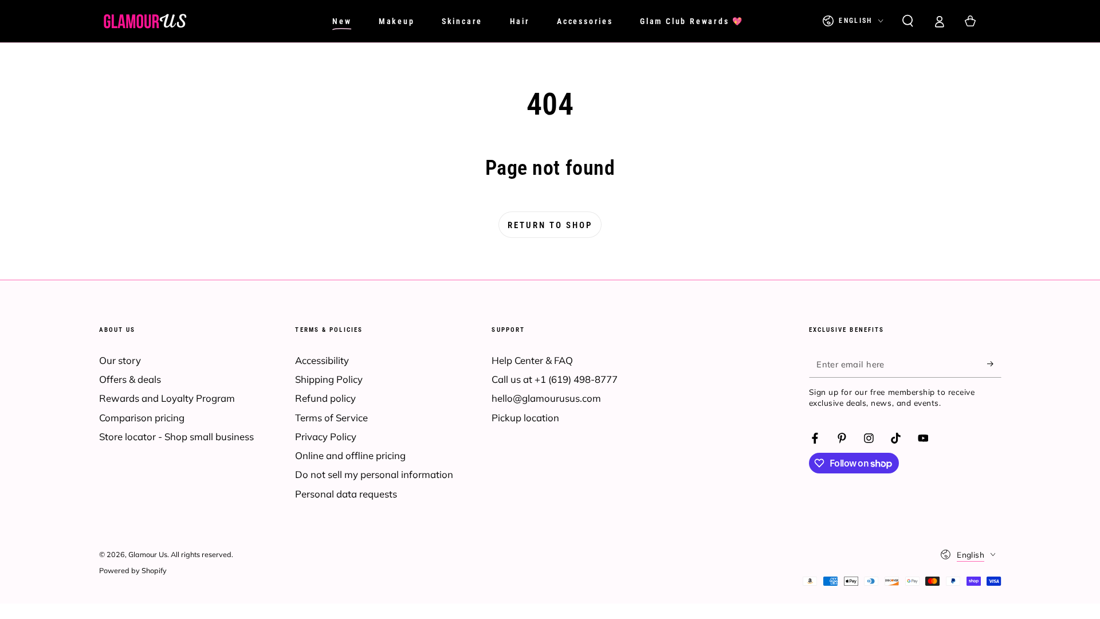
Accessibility (322, 360)
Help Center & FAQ (532, 360)
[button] (908, 21)
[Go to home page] (145, 21)
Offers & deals (130, 379)
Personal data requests (346, 494)
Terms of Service (331, 418)
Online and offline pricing (350, 455)
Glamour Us (147, 554)
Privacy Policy (325, 436)
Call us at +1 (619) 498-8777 (555, 379)
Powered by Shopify (133, 570)
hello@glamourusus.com (546, 398)
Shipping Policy (329, 379)
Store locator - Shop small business (176, 436)
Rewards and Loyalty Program (167, 398)
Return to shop (550, 225)
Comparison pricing (141, 418)
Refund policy (325, 398)
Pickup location (525, 418)
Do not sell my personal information (374, 474)
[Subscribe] (994, 364)
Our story (120, 360)
